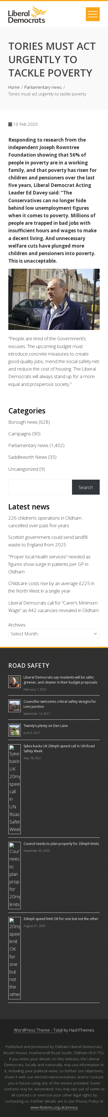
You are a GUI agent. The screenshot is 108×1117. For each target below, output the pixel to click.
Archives (16, 625)
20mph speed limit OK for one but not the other (61, 918)
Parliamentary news (28, 445)
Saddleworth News (27, 457)
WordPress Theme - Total (38, 1030)
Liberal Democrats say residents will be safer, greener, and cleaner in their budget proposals (60, 680)
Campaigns (19, 433)
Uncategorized (23, 469)
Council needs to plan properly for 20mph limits (61, 843)
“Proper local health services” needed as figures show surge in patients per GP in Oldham (49, 564)
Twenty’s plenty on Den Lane (46, 725)
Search (86, 487)
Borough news (23, 422)
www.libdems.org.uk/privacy (54, 1107)
